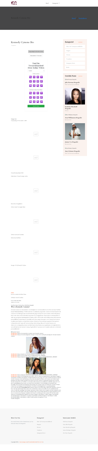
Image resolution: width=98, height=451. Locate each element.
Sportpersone (68, 119)
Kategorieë (56, 3)
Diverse (68, 55)
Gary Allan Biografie (68, 424)
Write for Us (40, 442)
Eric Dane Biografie (67, 433)
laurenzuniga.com (23, 442)
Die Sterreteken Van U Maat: (36, 89)
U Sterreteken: (36, 73)
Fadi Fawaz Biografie (68, 421)
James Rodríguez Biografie (69, 430)
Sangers (68, 51)
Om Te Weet (36, 106)
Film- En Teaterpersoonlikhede (74, 46)
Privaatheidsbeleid (32, 442)
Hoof (47, 3)
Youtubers (83, 18)
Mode (67, 67)
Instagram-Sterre (70, 63)
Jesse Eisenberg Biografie (69, 427)
